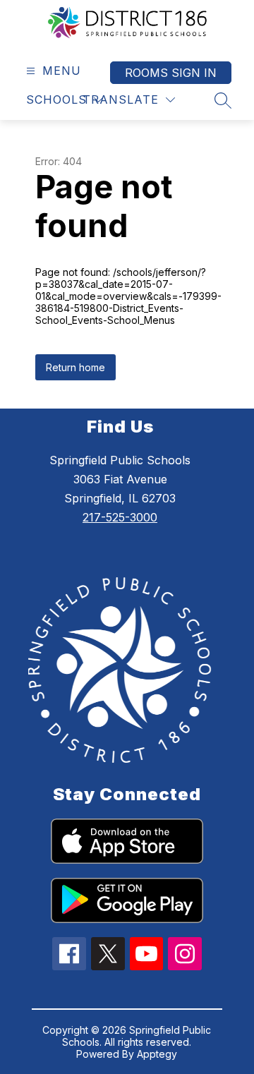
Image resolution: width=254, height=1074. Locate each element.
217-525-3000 (120, 517)
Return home (75, 367)
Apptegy (157, 1054)
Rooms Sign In (171, 73)
